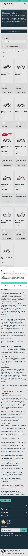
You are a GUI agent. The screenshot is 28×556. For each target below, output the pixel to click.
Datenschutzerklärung (22, 269)
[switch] (3, 554)
